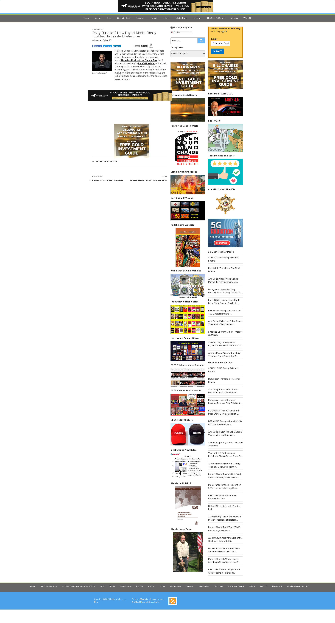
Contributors (123, 18)
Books (112, 586)
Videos (234, 18)
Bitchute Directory (48, 586)
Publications (181, 18)
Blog (109, 18)
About (98, 18)
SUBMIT (217, 51)
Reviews (197, 18)
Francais (154, 18)
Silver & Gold (203, 586)
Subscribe (218, 586)
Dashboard (277, 586)
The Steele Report (216, 18)
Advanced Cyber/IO (101, 40)
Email (215, 39)
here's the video (146, 63)
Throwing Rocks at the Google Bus (139, 60)
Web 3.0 (247, 18)
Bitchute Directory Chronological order (78, 586)
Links (166, 18)
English (176, 32)
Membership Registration (298, 586)
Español (140, 18)
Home (86, 18)
